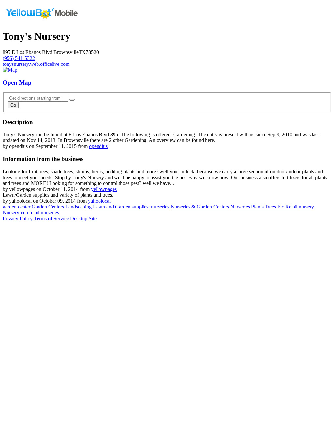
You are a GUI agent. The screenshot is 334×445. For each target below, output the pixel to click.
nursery (306, 206)
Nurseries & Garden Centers (200, 206)
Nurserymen (15, 212)
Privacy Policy (18, 218)
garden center (16, 206)
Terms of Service (51, 218)
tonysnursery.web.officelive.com (36, 64)
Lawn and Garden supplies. (121, 206)
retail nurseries (44, 212)
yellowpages (104, 189)
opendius (98, 146)
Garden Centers (48, 206)
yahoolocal (99, 201)
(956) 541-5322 (19, 58)
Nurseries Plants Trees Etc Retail (263, 206)
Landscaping (78, 206)
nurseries (160, 206)
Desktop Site (83, 218)
